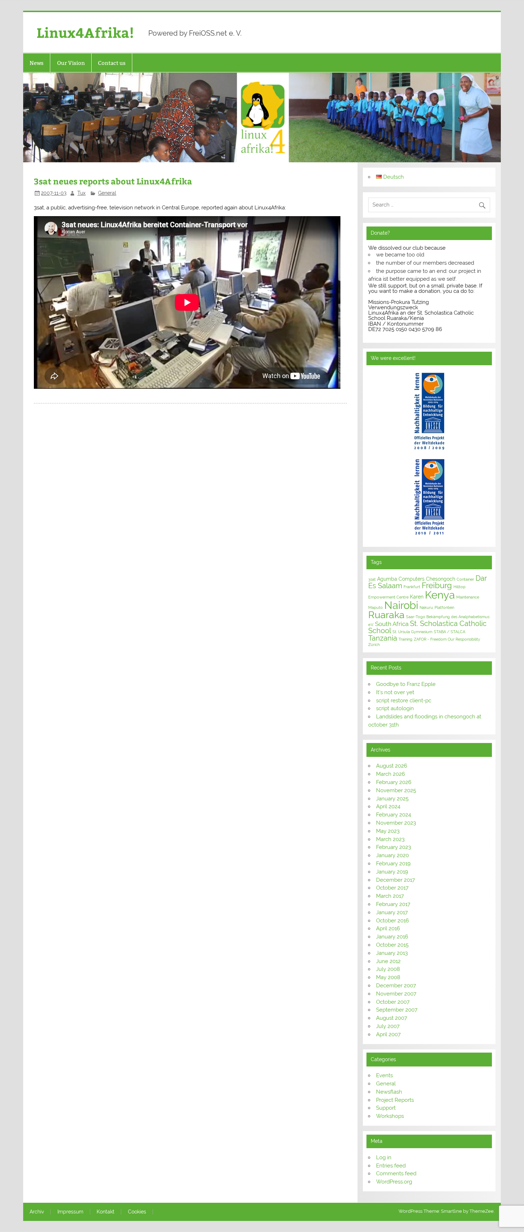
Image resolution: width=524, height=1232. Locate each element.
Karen (416, 597)
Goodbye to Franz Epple (406, 684)
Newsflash (389, 1092)
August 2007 (391, 1018)
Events (384, 1075)
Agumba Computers (401, 579)
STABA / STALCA (449, 632)
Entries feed (391, 1165)
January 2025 (392, 798)
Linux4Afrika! (85, 32)
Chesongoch (440, 579)
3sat (372, 579)
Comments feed (396, 1173)
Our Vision (71, 63)
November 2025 (396, 790)
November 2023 (396, 823)
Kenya (440, 595)
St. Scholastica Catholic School (427, 627)
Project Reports (395, 1100)
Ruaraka (386, 614)
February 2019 (393, 863)
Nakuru (426, 607)
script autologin (395, 708)
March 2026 (390, 774)
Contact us (111, 63)
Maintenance (467, 597)
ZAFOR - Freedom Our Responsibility (447, 639)
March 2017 (390, 896)
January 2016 (392, 936)
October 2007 (393, 1002)
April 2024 (388, 806)
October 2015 (392, 945)
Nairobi (401, 605)
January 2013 (392, 953)
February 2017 (393, 904)
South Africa (392, 623)
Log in (383, 1157)
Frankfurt (412, 587)
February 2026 (393, 782)
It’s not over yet (395, 692)
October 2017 (392, 888)
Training (405, 639)
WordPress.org (394, 1181)
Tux (81, 193)
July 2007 (388, 1026)
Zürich (374, 644)
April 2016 (388, 928)
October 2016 (392, 920)
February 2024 (393, 814)
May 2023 (388, 831)
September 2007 (396, 1010)
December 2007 (396, 985)
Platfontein (444, 607)
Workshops (390, 1116)
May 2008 (388, 977)
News (36, 63)
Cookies (137, 1212)
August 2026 (391, 766)
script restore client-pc (403, 700)
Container (465, 579)
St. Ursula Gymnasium (412, 632)
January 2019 (392, 872)
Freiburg (437, 585)
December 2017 (395, 880)
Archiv (37, 1212)
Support (386, 1108)
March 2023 (390, 839)
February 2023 (393, 847)
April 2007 (388, 1034)
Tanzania (382, 638)
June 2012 (388, 961)
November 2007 (396, 994)
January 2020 (392, 855)
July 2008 (388, 969)
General (107, 193)
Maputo (375, 607)
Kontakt (105, 1212)
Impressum (70, 1212)
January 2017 (392, 912)
